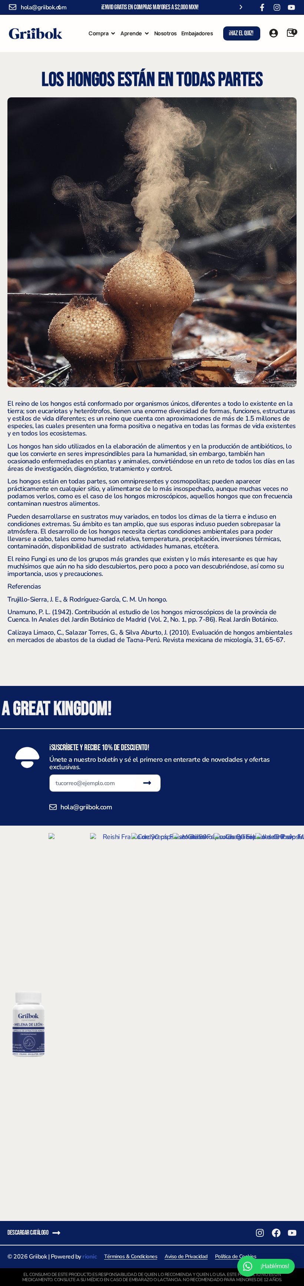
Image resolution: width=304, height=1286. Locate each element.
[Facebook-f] (262, 7)
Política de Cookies (236, 1256)
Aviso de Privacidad (186, 1256)
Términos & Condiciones (130, 1256)
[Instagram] (277, 7)
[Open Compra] (113, 33)
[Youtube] (291, 7)
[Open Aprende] (147, 33)
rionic (89, 1257)
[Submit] (147, 782)
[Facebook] (276, 1232)
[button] (59, 7)
